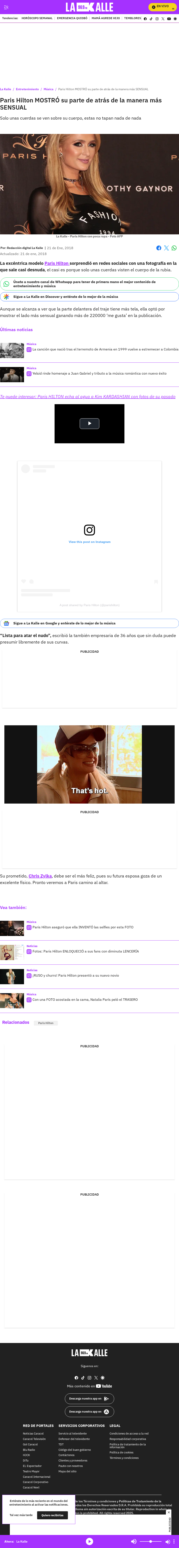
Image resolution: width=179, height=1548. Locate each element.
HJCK (26, 1455)
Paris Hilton (57, 263)
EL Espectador (32, 1466)
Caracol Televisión (34, 1439)
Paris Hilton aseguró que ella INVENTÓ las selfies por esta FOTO (83, 927)
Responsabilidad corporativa (128, 1439)
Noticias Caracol (33, 1434)
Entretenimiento (27, 89)
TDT (61, 1444)
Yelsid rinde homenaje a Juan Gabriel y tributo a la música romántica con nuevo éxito (100, 373)
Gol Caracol (30, 1444)
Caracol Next (31, 1487)
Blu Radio (29, 1450)
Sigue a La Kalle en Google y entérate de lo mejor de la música (64, 623)
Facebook (159, 250)
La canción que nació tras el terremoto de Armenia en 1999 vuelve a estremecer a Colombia (106, 349)
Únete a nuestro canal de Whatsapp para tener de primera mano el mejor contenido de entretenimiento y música (84, 284)
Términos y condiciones (124, 1458)
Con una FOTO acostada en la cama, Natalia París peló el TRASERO (85, 1000)
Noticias (32, 946)
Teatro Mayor (31, 1471)
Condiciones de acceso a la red (129, 1434)
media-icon (89, 1541)
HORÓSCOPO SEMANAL (37, 18)
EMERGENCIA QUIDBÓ (72, 18)
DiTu (25, 1461)
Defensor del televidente (74, 1439)
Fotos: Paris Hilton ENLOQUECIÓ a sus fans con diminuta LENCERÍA (86, 951)
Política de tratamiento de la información (128, 1446)
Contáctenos (66, 1455)
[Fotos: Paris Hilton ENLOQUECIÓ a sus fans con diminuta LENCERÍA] (12, 952)
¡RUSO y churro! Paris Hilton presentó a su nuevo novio (76, 975)
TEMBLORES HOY (135, 18)
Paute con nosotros (71, 1466)
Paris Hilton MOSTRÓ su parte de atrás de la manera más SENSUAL (103, 89)
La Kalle (5, 89)
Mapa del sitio (67, 1471)
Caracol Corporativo (35, 1482)
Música (48, 89)
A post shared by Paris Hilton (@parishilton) (90, 605)
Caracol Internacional (36, 1477)
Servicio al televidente (73, 1434)
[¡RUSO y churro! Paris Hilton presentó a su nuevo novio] (12, 976)
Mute (133, 1541)
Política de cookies (121, 1452)
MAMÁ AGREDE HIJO (106, 18)
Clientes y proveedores (73, 1461)
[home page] (89, 7)
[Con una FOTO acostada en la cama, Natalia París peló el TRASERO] (12, 1000)
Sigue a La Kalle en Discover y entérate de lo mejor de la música (65, 296)
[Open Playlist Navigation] (174, 1541)
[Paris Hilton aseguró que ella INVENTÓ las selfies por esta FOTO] (12, 928)
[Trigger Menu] (6, 7)
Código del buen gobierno (75, 1450)
